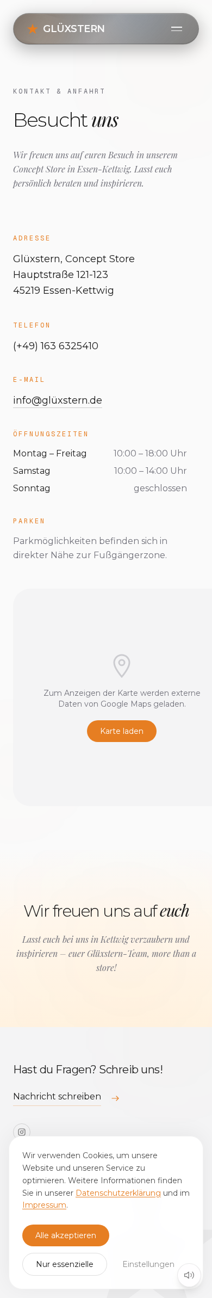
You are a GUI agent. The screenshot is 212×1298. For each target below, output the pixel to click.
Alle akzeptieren (65, 1235)
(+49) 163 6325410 (55, 346)
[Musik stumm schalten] (189, 1275)
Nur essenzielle (64, 1264)
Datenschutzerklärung (118, 1193)
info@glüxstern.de (57, 400)
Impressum (44, 1205)
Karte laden (122, 731)
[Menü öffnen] (176, 29)
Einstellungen (148, 1264)
